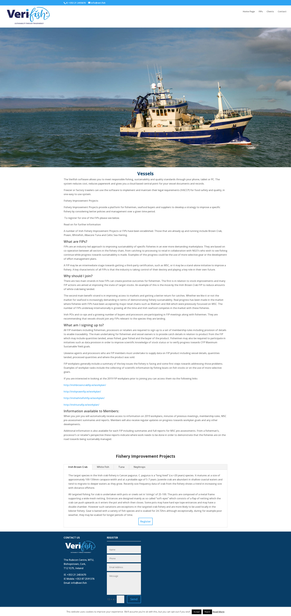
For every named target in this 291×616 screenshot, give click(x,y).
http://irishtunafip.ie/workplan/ (81, 404)
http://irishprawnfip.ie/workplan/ (82, 391)
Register (145, 521)
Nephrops (139, 467)
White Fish (103, 467)
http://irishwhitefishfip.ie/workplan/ (84, 398)
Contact (282, 11)
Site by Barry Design (76, 611)
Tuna (121, 467)
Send (134, 599)
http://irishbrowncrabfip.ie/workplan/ (85, 385)
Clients (270, 11)
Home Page (249, 11)
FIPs (261, 11)
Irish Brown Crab (78, 467)
